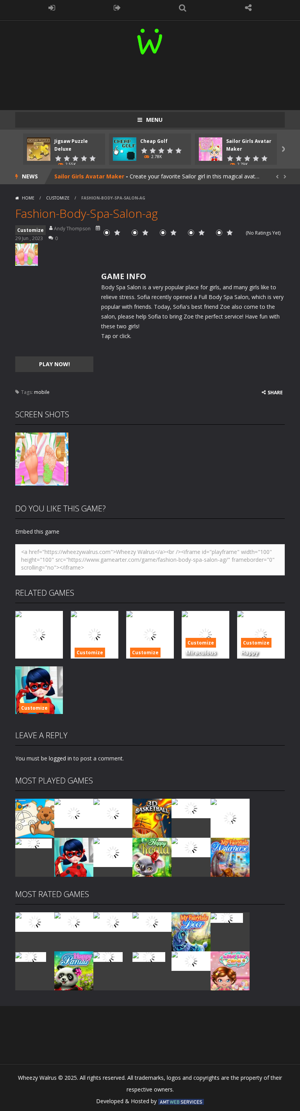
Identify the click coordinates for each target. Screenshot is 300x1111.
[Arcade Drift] (33, 842)
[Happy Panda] (73, 970)
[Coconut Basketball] (191, 808)
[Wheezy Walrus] (150, 40)
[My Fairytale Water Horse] (230, 856)
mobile (42, 392)
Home (28, 198)
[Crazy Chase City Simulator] (191, 960)
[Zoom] (41, 458)
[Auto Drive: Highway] (151, 921)
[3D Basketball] (151, 817)
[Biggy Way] (148, 956)
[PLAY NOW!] (38, 148)
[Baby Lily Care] (230, 970)
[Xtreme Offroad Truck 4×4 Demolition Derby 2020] (230, 817)
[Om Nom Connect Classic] (112, 851)
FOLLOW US (248, 8)
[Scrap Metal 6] (191, 847)
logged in (60, 758)
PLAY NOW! (54, 364)
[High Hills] (108, 956)
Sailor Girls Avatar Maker (89, 176)
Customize (58, 198)
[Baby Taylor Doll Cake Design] (73, 812)
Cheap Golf (154, 141)
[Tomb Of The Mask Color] (112, 812)
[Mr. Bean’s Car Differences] (73, 921)
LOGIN (52, 8)
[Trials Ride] (227, 917)
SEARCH (183, 8)
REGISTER (117, 8)
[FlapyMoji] (30, 956)
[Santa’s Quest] (34, 921)
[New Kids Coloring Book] (34, 817)
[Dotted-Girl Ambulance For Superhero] (73, 856)
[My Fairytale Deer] (191, 931)
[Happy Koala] (151, 856)
